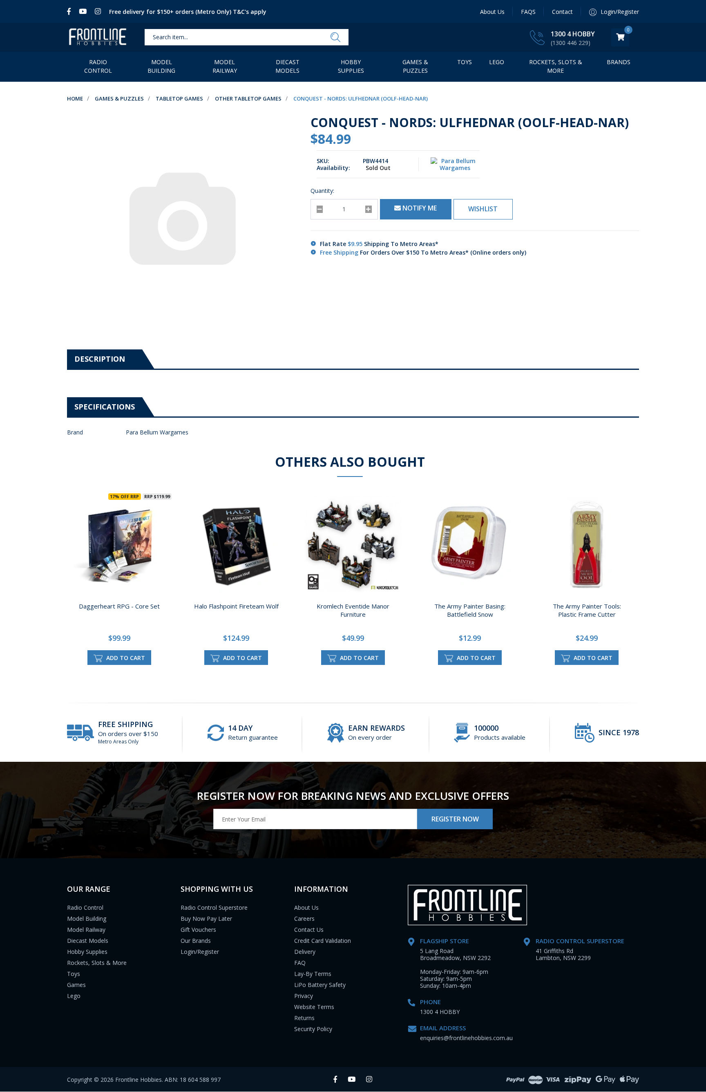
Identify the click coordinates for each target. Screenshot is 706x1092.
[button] (483, 209)
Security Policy (313, 1029)
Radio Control (98, 66)
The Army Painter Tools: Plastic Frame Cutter (587, 610)
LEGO (496, 62)
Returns (304, 1018)
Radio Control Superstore (214, 907)
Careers (304, 918)
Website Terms (314, 1007)
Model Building (161, 66)
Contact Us (309, 929)
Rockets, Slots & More (555, 66)
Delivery (304, 951)
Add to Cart (125, 658)
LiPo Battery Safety (320, 985)
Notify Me (419, 208)
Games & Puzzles (415, 66)
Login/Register (200, 951)
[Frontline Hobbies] (97, 37)
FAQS (528, 12)
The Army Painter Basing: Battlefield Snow (469, 610)
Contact (562, 12)
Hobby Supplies (351, 66)
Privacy (303, 996)
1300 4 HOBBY (573, 33)
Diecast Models (287, 66)
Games (76, 985)
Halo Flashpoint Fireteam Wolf (236, 606)
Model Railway (224, 66)
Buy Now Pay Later (206, 918)
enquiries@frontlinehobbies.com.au (466, 1038)
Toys (464, 62)
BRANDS (618, 62)
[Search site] (335, 37)
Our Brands (196, 940)
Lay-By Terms (312, 974)
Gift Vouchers (198, 929)
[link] (71, 11)
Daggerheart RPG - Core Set (119, 606)
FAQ (300, 963)
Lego (73, 996)
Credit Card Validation (322, 940)
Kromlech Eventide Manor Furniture (353, 610)
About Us (492, 12)
